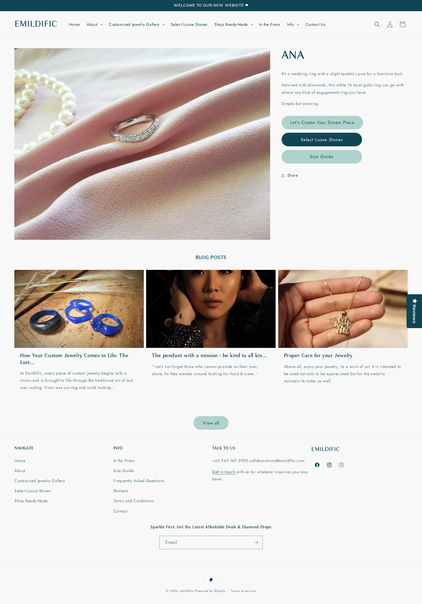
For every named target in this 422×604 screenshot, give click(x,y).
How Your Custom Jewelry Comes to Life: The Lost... (74, 359)
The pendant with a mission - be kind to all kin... (209, 355)
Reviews (120, 491)
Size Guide (322, 156)
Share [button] (292, 175)
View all (211, 423)
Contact (120, 511)
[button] (94, 24)
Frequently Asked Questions (139, 481)
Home (19, 460)
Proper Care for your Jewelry (318, 355)
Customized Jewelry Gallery (39, 481)
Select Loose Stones (322, 140)
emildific (186, 591)
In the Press (124, 460)
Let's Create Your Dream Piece (322, 122)
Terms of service (243, 591)
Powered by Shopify (210, 591)
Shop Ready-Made (31, 501)
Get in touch (224, 472)
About (19, 471)
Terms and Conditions (133, 501)
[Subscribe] (256, 542)
